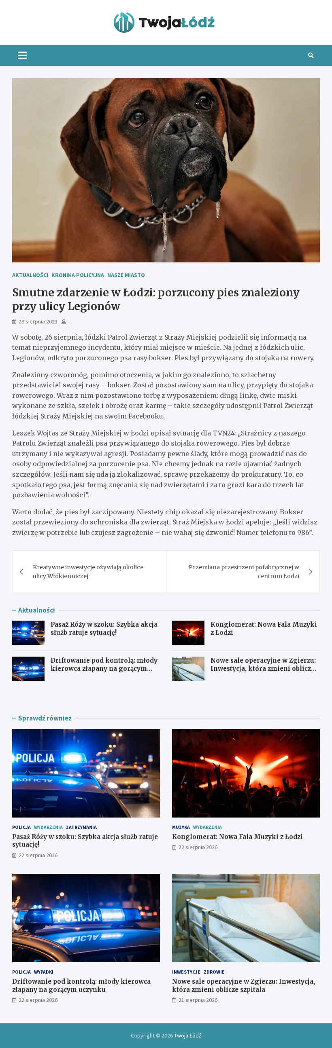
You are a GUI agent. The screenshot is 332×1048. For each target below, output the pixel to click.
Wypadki (43, 972)
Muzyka (181, 827)
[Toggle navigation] (22, 55)
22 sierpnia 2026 (38, 855)
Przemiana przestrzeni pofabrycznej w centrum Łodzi (244, 572)
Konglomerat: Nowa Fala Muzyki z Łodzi (237, 837)
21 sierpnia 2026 (198, 1000)
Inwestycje (186, 972)
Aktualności (30, 275)
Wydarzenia (48, 827)
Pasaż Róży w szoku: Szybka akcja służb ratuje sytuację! (104, 628)
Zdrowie (214, 972)
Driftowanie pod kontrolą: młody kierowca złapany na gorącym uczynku (104, 668)
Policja (21, 827)
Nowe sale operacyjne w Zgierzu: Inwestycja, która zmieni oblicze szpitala (263, 668)
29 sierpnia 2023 (38, 321)
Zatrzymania (81, 827)
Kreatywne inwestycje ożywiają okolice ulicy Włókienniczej (88, 572)
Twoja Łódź (187, 1035)
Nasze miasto (126, 275)
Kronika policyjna (77, 275)
